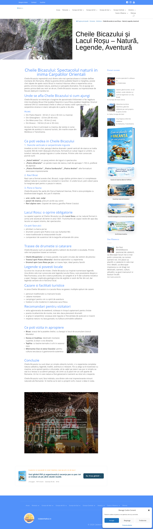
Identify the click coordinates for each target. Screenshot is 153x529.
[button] (149, 510)
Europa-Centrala (119, 10)
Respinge (127, 520)
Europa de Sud (104, 10)
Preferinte (142, 520)
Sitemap (133, 13)
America (131, 10)
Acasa (58, 10)
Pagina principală (83, 21)
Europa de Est (90, 10)
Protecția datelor (127, 525)
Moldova (99, 21)
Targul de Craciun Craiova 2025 (61, 412)
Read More (61, 435)
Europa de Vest (77, 10)
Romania (65, 10)
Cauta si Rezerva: (120, 13)
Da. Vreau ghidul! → (93, 476)
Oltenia (63, 420)
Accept (111, 520)
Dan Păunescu (47, 420)
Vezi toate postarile (114, 277)
